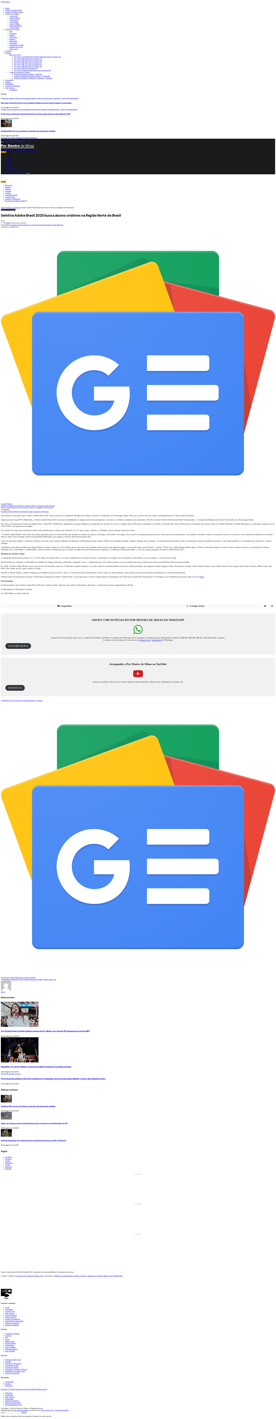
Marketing (31, 701)
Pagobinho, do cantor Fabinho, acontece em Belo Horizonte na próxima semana (36, 1066)
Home (7, 8)
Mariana (12, 39)
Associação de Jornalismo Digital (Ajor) (29, 1276)
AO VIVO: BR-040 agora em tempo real (28, 59)
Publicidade (9, 84)
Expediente (13, 90)
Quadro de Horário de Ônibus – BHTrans (28, 74)
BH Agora (8, 158)
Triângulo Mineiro (15, 26)
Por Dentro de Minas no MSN (15, 173)
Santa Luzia (13, 49)
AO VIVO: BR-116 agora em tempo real (28, 63)
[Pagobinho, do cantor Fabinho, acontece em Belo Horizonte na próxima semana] (19, 1062)
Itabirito (12, 35)
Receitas (8, 1384)
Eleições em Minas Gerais (14, 12)
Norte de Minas (14, 18)
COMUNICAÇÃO (7, 701)
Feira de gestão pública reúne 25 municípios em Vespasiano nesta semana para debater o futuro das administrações (53, 1078)
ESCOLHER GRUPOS (18, 646)
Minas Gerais (9, 1341)
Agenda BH (9, 80)
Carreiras (8, 51)
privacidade (156, 640)
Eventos (24, 701)
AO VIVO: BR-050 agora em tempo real (28, 61)
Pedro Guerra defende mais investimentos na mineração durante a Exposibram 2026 (36, 114)
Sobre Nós (8, 1393)
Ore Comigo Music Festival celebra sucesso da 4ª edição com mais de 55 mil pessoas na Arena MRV (45, 1031)
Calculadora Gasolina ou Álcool (16, 1369)
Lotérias (8, 82)
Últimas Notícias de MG (13, 10)
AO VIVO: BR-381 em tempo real (26, 68)
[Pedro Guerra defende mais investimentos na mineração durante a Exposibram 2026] (39, 109)
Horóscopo (9, 1386)
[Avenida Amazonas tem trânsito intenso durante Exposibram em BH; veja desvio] (6, 1136)
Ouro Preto (13, 37)
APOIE (3, 152)
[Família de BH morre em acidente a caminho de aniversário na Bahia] (6, 126)
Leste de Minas (14, 24)
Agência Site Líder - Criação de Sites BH (54, 1410)
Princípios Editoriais (12, 1325)
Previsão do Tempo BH (13, 1363)
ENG (202, 577)
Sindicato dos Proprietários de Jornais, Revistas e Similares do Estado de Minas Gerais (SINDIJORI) (88, 1276)
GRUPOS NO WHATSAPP (14, 141)
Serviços (8, 53)
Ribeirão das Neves (16, 47)
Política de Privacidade (13, 1403)
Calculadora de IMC (12, 1365)
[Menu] (2, 177)
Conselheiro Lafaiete (16, 45)
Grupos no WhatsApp (12, 86)
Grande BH (13, 16)
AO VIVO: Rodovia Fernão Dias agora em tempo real (32, 70)
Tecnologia (39, 701)
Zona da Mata (14, 28)
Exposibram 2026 (11, 167)
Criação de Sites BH (12, 1373)
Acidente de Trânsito (12, 1334)
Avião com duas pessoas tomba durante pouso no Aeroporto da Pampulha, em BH (34, 1123)
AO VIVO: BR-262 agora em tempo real (28, 66)
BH (10, 31)
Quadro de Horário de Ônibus (19, 72)
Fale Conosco (10, 88)
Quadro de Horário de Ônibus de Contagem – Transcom (33, 78)
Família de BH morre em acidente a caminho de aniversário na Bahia (28, 131)
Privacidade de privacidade (14, 1321)
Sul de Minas (13, 22)
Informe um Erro (11, 1317)
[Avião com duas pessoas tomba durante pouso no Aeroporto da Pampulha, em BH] (6, 1119)
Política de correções (12, 1323)
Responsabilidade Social (13, 1405)
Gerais (7, 1339)
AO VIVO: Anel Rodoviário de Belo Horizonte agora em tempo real (37, 57)
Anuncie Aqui (10, 169)
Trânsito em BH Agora (13, 1360)
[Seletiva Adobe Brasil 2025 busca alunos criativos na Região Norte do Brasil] (28, 506)
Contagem (12, 33)
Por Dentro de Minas (21, 1410)
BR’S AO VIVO (15, 55)
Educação (18, 701)
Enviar (24, 1412)
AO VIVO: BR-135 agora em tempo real (28, 65)
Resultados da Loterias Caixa (15, 1371)
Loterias (8, 165)
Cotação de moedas (11, 1367)
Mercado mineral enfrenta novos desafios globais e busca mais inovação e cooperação (36, 103)
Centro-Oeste (14, 20)
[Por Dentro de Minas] (17, 148)
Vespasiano (13, 43)
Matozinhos (13, 41)
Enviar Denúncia (11, 1315)
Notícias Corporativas (8, 210)
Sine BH (8, 1362)
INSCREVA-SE (15, 688)
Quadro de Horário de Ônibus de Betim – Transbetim (32, 76)
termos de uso (144, 640)
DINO (8, 223)
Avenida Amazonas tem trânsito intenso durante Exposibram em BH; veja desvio (33, 1140)
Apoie (7, 1307)
